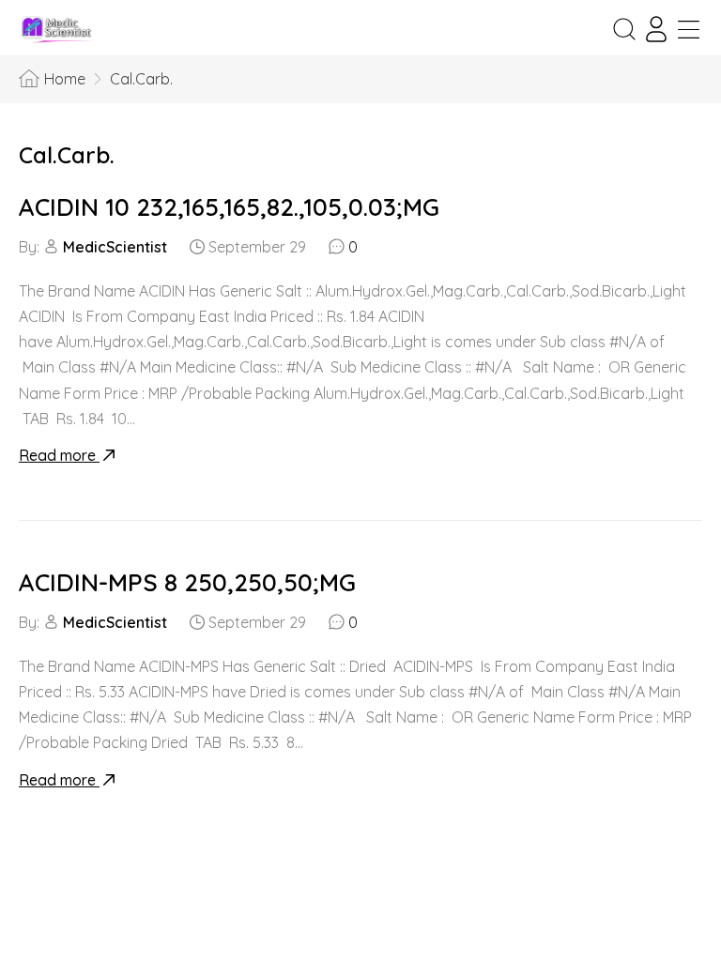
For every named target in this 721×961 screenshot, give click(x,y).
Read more (59, 455)
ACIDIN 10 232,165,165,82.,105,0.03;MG (229, 206)
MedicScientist (115, 246)
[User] (656, 29)
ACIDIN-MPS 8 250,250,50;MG (187, 582)
